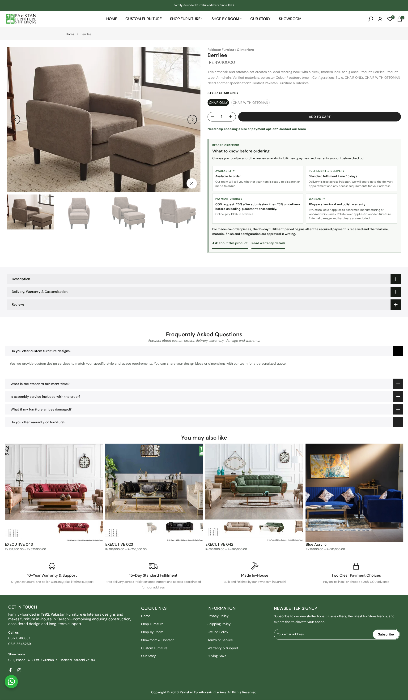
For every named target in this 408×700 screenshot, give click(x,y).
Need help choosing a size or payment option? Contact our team (257, 129)
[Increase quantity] (232, 117)
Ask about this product (230, 243)
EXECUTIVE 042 (219, 544)
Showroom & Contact (157, 640)
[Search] (371, 19)
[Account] (380, 19)
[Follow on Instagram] (19, 670)
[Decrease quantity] (211, 117)
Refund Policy (218, 632)
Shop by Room (152, 632)
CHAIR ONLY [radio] (218, 102)
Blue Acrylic (316, 544)
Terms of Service (220, 640)
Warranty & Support (223, 648)
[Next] (192, 119)
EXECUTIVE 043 (19, 544)
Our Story (260, 18)
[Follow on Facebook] (10, 670)
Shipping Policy (219, 624)
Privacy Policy (218, 616)
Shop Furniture (185, 18)
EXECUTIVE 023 (119, 544)
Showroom (290, 18)
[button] (204, 351)
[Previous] (15, 119)
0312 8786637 (19, 638)
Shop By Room (225, 18)
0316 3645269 (19, 644)
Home (111, 18)
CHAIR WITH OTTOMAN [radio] (250, 102)
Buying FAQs (217, 656)
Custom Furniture (143, 18)
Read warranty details (268, 243)
